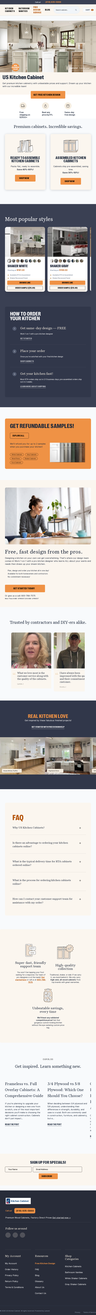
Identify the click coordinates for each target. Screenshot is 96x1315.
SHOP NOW (24, 178)
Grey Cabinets (31, 454)
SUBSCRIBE (47, 1176)
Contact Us (40, 1293)
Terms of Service (89, 1312)
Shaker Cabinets (30, 458)
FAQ (37, 1269)
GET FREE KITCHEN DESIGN (46, 94)
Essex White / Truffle (11, 771)
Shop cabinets (27, 361)
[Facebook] (8, 1235)
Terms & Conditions (14, 1287)
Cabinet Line (79, 68)
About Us (39, 1287)
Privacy (77, 1312)
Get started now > (61, 1217)
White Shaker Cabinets (76, 1278)
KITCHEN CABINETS (10, 9)
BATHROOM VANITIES (24, 9)
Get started (26, 338)
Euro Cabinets (16, 462)
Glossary (39, 1281)
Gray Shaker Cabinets (75, 1284)
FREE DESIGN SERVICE (37, 10)
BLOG (47, 10)
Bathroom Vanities (74, 1272)
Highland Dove (53, 771)
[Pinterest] (15, 1235)
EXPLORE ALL (18, 435)
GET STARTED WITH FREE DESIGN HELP (48, 727)
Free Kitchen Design (45, 1263)
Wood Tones (16, 458)
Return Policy (11, 1281)
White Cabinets (17, 454)
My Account (11, 1263)
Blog (37, 1275)
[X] (22, 1235)
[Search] (76, 10)
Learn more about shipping (33, 386)
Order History (11, 1269)
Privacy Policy (11, 1275)
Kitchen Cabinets (73, 1266)
